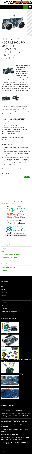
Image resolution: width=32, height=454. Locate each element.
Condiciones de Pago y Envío (9, 257)
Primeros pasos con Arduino (9, 267)
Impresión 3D (4, 289)
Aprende (3, 248)
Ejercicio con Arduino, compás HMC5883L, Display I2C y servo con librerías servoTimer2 (15, 438)
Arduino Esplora (5, 399)
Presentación (4, 264)
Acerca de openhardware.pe (8, 245)
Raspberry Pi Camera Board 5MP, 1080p (12, 374)
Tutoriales (3, 295)
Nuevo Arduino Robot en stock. (9, 434)
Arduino (3, 251)
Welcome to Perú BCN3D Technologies (12, 410)
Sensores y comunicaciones (9, 311)
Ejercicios (4, 302)
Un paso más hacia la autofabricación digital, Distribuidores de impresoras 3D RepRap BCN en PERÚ (16, 420)
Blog (2, 286)
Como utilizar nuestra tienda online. (11, 254)
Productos (4, 270)
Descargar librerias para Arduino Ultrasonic (14, 169)
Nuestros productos (6, 260)
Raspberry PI (5, 308)
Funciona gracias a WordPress (8, 451)
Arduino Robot (5, 333)
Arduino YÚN (4, 346)
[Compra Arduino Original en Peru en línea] (16, 220)
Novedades (4, 292)
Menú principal (30, 7)
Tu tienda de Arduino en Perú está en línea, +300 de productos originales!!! (12, 202)
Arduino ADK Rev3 (6, 387)
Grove (3, 305)
